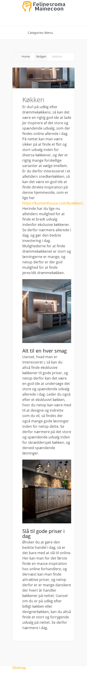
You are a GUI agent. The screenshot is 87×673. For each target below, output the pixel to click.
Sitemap (19, 667)
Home (26, 56)
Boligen (41, 56)
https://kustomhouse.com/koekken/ (52, 203)
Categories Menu (40, 33)
